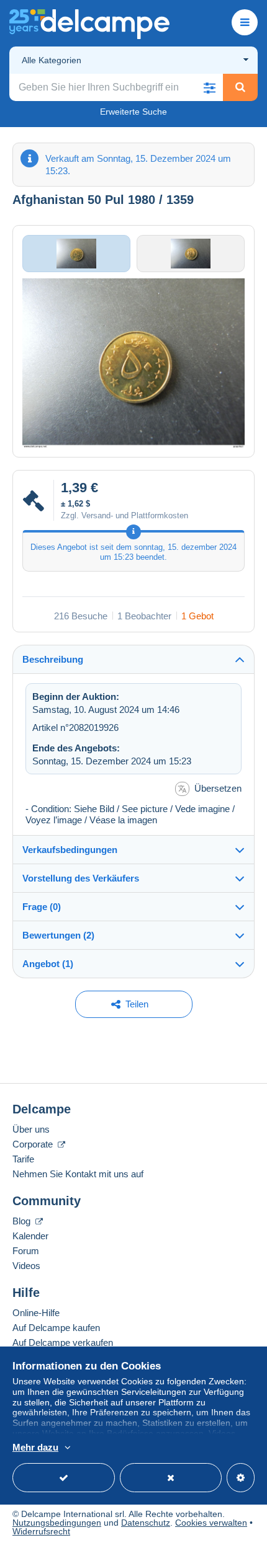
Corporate (33, 1144)
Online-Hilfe (36, 1312)
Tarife (23, 1159)
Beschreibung (52, 659)
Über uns (31, 1129)
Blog (22, 1221)
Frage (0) (41, 906)
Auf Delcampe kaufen (56, 1327)
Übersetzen (218, 788)
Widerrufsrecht (41, 1531)
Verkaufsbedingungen (69, 849)
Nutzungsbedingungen (56, 1523)
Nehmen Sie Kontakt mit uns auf (77, 1174)
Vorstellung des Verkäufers (80, 878)
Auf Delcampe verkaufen (62, 1342)
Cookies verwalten (211, 1523)
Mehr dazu (35, 1447)
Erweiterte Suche (133, 112)
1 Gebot (197, 616)
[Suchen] (240, 87)
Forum (25, 1250)
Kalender (30, 1236)
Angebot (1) (47, 963)
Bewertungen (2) (58, 935)
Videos (26, 1265)
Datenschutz (145, 1523)
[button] (209, 87)
